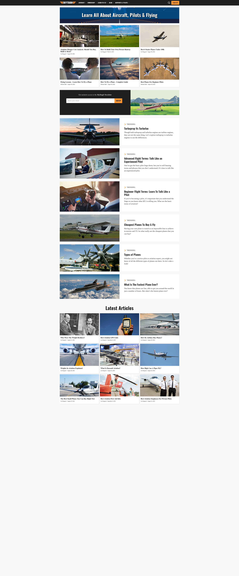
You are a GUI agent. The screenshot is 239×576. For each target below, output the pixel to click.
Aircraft (82, 3)
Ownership (91, 3)
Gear (110, 3)
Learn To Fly (102, 3)
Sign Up (175, 3)
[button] (68, 2)
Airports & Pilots (121, 3)
